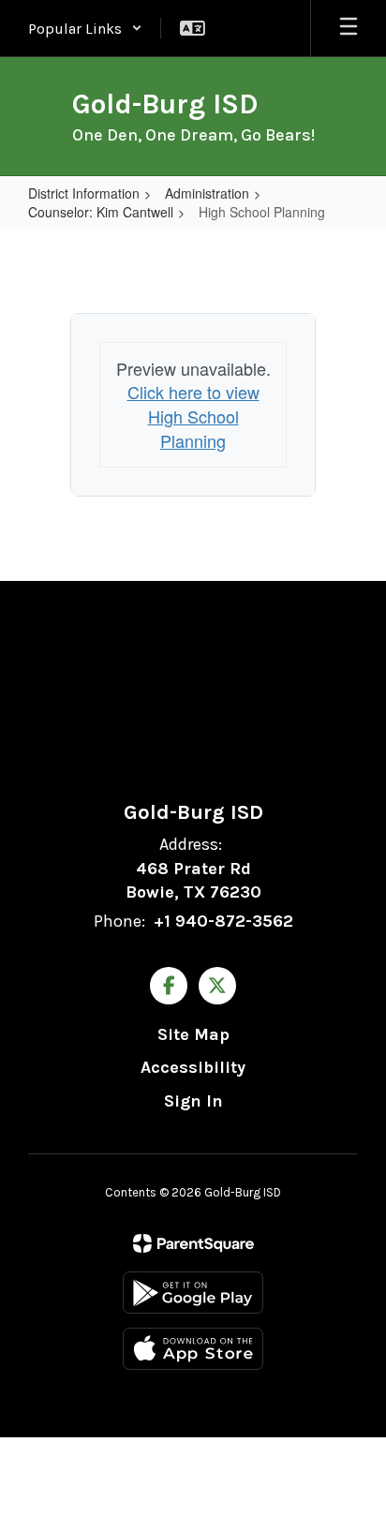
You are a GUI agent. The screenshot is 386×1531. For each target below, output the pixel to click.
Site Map (193, 1034)
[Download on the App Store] (193, 1349)
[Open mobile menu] (348, 28)
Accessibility (193, 1067)
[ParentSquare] (193, 1243)
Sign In (193, 1101)
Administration (207, 193)
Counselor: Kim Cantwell (100, 211)
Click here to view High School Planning (193, 415)
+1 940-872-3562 (223, 921)
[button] (85, 28)
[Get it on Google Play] (193, 1292)
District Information (84, 193)
